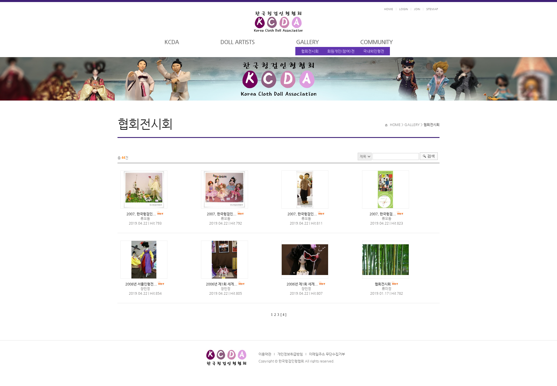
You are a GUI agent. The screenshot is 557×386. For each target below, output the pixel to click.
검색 (431, 156)
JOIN (417, 9)
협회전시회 (310, 51)
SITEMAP (432, 9)
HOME (388, 9)
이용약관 (264, 354)
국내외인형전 (373, 51)
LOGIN (403, 9)
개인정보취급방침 (290, 354)
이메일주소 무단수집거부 (327, 354)
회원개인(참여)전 (341, 51)
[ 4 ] (283, 315)
